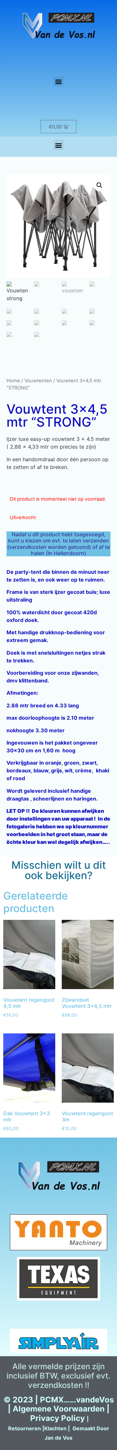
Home (13, 381)
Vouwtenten (38, 381)
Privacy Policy (57, 1418)
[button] (58, 81)
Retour (17, 1428)
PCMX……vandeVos (77, 1399)
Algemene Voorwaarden (59, 1408)
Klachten (55, 1428)
